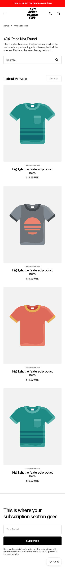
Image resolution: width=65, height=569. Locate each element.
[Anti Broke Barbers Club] (33, 13)
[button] (7, 13)
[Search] (56, 60)
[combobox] (28, 60)
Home (6, 26)
